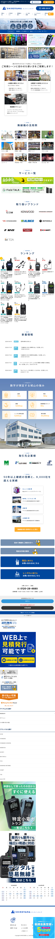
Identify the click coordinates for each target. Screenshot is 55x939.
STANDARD (3, 738)
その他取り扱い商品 (5, 722)
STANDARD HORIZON (5, 743)
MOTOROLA (3, 756)
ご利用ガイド (24, 931)
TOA (1, 774)
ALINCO (2, 752)
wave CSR (2, 779)
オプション (2, 718)
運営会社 (12, 925)
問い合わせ (24, 925)
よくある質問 (24, 928)
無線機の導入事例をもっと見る (27, 529)
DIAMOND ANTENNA (5, 765)
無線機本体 (2, 713)
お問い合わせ (46, 8)
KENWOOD (3, 747)
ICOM (1, 734)
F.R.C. (1, 761)
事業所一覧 (12, 928)
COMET (2, 770)
